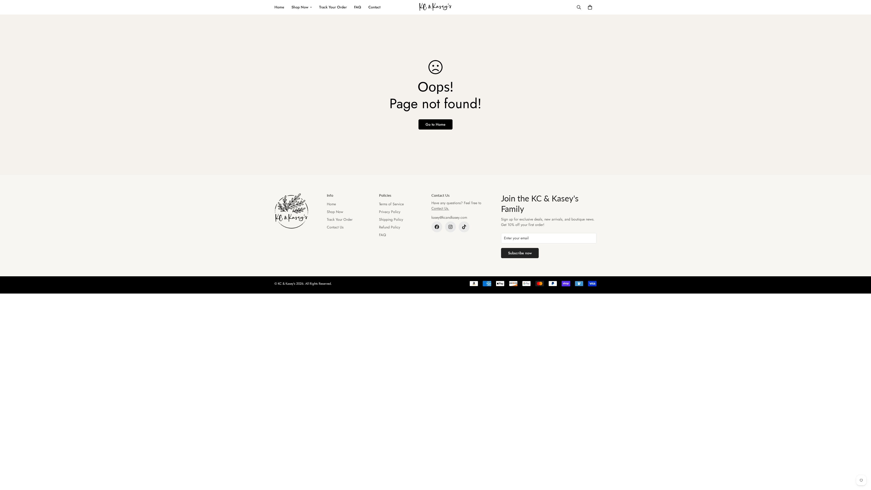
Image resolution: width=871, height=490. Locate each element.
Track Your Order (333, 7)
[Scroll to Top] (862, 465)
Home (279, 7)
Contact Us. (440, 208)
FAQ (357, 7)
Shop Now (299, 7)
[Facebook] (436, 226)
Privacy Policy (389, 211)
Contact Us (335, 227)
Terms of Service (391, 204)
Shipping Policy (391, 219)
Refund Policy (389, 227)
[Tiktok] (464, 226)
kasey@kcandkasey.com (449, 217)
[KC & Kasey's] (435, 7)
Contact (374, 7)
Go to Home (435, 124)
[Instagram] (450, 226)
